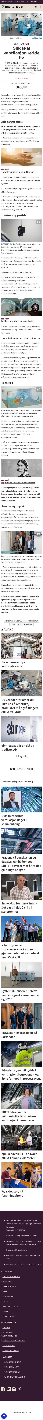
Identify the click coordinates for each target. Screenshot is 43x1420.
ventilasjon (20, 621)
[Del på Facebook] (17, 87)
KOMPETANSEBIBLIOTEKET (14, 1341)
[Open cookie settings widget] (4, 1416)
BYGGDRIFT (7, 1281)
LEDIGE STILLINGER (11, 1351)
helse (13, 624)
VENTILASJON (8, 1316)
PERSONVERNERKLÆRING (14, 1377)
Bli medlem (32, 2)
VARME (5, 1311)
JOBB (5, 1291)
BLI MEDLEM (8, 1332)
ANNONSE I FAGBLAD (12, 1372)
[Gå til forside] (12, 6)
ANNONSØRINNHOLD (11, 1276)
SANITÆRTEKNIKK (10, 1306)
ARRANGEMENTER (10, 1336)
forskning (28, 624)
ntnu (20, 624)
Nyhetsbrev (6, 2)
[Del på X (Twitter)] (21, 87)
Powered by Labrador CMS (21, 1412)
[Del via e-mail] (25, 87)
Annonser (19, 2)
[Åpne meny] (35, 7)
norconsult (33, 621)
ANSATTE (6, 1327)
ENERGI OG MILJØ (10, 1286)
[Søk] (40, 7)
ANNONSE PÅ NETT (11, 1367)
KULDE (5, 1301)
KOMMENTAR (8, 1296)
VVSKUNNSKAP (9, 1345)
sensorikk (9, 621)
